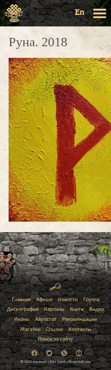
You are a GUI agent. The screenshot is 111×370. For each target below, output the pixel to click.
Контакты (79, 329)
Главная (21, 300)
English (80, 12)
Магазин (30, 329)
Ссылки (54, 329)
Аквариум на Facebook (34, 353)
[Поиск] (55, 287)
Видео (96, 309)
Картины (54, 309)
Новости (68, 300)
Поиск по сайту (55, 339)
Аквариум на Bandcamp (49, 353)
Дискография (23, 309)
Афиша (44, 300)
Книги (77, 309)
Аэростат (46, 319)
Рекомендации (79, 319)
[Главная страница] (14, 13)
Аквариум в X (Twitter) (64, 353)
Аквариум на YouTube (79, 353)
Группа (91, 300)
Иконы (22, 319)
